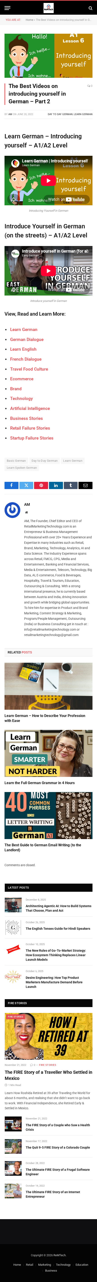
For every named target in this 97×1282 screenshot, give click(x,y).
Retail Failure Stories (30, 428)
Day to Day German (60, 114)
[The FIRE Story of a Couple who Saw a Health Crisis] (13, 1123)
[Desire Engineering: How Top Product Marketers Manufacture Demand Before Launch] (13, 976)
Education (82, 1264)
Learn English (23, 349)
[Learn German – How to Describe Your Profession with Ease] (48, 686)
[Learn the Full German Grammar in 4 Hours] (48, 753)
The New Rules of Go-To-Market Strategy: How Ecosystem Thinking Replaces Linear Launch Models (56, 955)
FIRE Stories (15, 1016)
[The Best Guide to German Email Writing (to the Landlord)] (48, 815)
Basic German (16, 460)
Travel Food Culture (29, 369)
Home (29, 19)
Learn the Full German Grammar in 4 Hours (40, 783)
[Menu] (7, 8)
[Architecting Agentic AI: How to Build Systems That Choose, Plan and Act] (13, 905)
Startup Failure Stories (31, 438)
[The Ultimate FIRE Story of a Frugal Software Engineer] (13, 1168)
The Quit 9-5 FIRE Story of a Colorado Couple (58, 1147)
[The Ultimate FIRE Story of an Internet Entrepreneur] (13, 1191)
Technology (63, 1264)
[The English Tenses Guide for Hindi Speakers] (13, 927)
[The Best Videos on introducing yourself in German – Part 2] (48, 56)
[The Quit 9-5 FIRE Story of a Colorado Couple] (13, 1146)
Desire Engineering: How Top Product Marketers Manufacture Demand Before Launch (54, 982)
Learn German (83, 114)
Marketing (44, 1264)
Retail (29, 1264)
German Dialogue (27, 339)
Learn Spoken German (22, 467)
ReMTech (59, 1255)
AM (10, 114)
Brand (16, 388)
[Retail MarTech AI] (49, 8)
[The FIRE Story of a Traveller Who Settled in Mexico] (48, 1036)
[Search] (90, 8)
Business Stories (26, 418)
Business (51, 1270)
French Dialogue (26, 359)
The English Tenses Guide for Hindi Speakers (58, 928)
